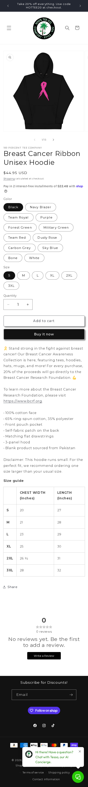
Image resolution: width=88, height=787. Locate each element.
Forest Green (20, 227)
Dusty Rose (47, 237)
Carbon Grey (19, 248)
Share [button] (13, 587)
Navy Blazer (40, 207)
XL (52, 275)
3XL (11, 286)
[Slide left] (34, 139)
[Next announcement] (80, 5)
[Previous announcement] (7, 5)
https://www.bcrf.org (22, 401)
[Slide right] (53, 139)
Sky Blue (50, 248)
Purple (46, 217)
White (34, 258)
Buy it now (44, 334)
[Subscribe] (71, 694)
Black (13, 207)
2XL (69, 275)
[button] (9, 28)
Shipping (9, 178)
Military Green (56, 227)
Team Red (17, 237)
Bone (13, 258)
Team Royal (18, 217)
